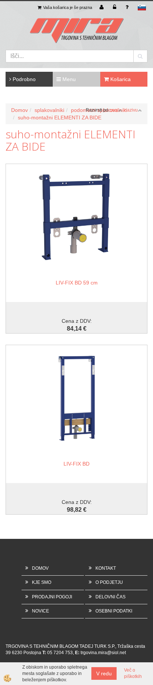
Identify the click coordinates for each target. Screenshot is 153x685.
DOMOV (40, 568)
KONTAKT (105, 568)
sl (142, 7)
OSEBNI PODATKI (113, 611)
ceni (114, 110)
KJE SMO (41, 582)
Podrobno (23, 79)
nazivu (131, 110)
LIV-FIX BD (76, 464)
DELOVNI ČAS (110, 596)
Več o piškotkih (133, 673)
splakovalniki (49, 110)
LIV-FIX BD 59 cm (77, 283)
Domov (19, 110)
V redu (104, 673)
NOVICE (40, 611)
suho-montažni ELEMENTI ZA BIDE (59, 117)
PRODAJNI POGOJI (52, 596)
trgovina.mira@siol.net (103, 652)
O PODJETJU (109, 582)
